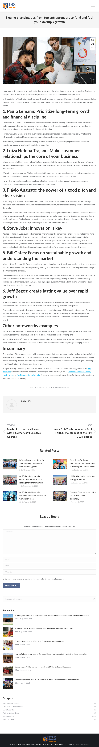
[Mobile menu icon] (93, 5)
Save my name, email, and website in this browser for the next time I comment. (34, 579)
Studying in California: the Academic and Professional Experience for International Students (52, 615)
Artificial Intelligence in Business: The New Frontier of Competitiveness (32, 495)
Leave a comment (62, 387)
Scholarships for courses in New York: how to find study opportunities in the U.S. (47, 680)
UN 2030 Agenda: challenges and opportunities (82, 478)
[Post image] (10, 464)
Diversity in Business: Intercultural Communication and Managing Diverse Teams (82, 463)
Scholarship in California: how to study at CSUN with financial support (43, 667)
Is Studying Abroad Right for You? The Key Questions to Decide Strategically (31, 463)
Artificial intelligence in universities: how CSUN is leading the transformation (31, 479)
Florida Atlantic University (28, 375)
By (32, 387)
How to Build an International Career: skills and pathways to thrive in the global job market (51, 654)
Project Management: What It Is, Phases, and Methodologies (39, 641)
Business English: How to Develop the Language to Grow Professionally (44, 628)
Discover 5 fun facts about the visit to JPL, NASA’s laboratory (82, 495)
